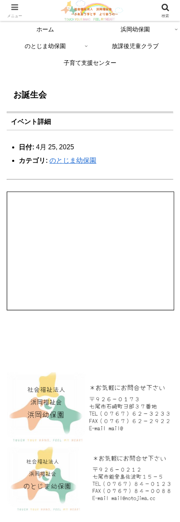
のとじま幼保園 (72, 160)
